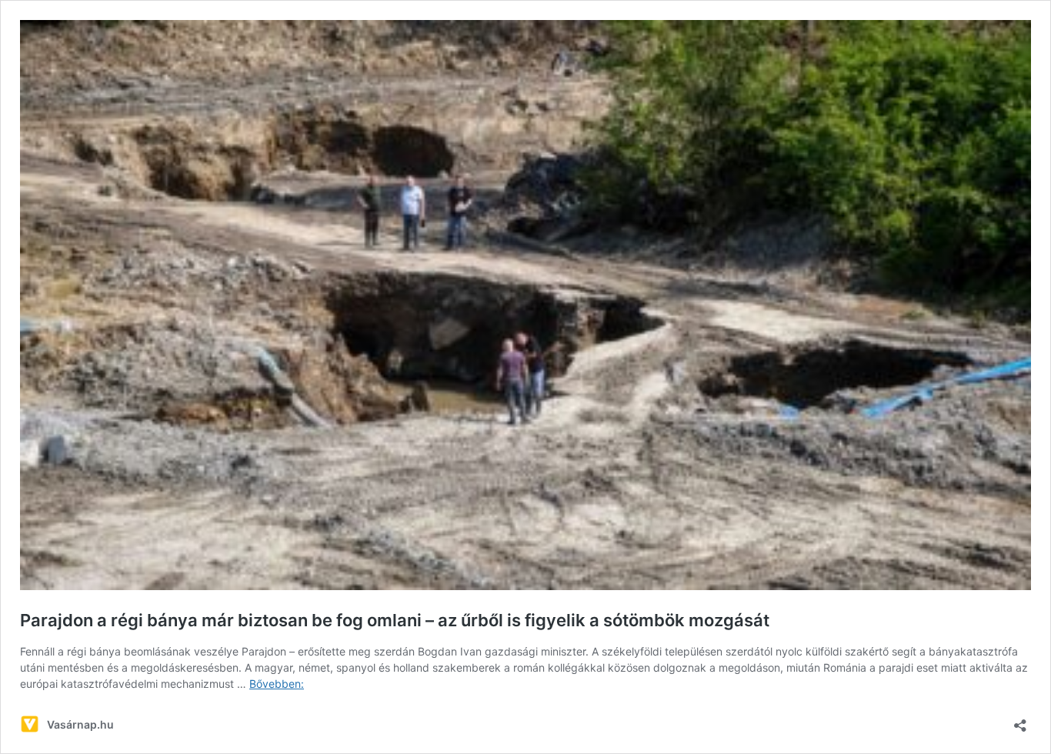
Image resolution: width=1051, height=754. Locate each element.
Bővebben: (276, 683)
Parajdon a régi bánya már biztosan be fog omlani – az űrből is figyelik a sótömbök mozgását (394, 620)
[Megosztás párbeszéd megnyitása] (1020, 720)
